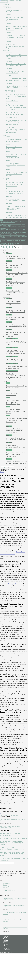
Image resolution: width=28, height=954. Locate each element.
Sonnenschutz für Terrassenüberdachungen (12, 235)
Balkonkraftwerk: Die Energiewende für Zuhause (15, 200)
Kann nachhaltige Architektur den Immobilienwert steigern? (16, 79)
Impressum (6, 948)
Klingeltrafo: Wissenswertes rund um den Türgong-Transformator (15, 208)
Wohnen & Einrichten (9, 90)
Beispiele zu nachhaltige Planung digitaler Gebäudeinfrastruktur (14, 19)
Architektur (6, 6)
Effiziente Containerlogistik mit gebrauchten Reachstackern (16, 216)
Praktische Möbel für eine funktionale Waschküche (14, 113)
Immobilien (6, 50)
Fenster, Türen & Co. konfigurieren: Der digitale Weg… (15, 46)
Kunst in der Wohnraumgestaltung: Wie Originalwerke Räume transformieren (15, 130)
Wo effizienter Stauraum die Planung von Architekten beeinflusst (15, 37)
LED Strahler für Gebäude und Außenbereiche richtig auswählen (16, 56)
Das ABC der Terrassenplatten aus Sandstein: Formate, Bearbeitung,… (16, 173)
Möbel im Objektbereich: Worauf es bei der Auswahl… (15, 11)
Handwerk (6, 178)
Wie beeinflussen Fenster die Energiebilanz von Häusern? (16, 64)
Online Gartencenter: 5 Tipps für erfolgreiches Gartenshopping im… (16, 155)
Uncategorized (7, 889)
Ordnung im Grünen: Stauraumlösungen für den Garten (15, 164)
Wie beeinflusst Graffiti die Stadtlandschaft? (15, 72)
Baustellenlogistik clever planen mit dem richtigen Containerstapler (14, 184)
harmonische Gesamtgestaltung (9, 584)
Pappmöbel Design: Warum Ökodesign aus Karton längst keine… (16, 96)
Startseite (6, 4)
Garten (5, 135)
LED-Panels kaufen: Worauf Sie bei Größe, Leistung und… (16, 121)
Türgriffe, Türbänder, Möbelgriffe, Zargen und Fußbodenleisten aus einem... (13, 233)
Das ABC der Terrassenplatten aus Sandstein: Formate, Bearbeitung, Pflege (12, 853)
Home (2, 468)
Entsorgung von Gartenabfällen (17, 728)
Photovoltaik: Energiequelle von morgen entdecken (17, 87)
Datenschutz (6, 949)
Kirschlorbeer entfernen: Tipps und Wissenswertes (16, 140)
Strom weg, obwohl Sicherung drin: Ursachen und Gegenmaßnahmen (14, 899)
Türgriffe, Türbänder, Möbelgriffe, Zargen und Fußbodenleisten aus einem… (16, 105)
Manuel (4, 490)
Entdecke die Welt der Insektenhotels (14, 147)
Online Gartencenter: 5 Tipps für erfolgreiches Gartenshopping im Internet (11, 842)
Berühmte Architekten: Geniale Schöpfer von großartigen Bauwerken (16, 28)
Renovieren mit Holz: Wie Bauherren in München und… (16, 192)
